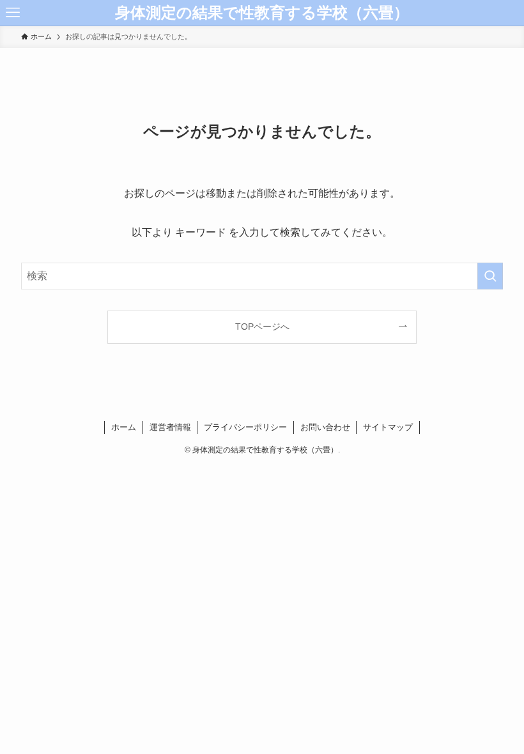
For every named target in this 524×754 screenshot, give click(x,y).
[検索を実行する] (490, 276)
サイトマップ (388, 427)
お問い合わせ (325, 427)
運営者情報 (170, 427)
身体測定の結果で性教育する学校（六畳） (262, 12)
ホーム (123, 427)
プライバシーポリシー (245, 427)
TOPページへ (262, 326)
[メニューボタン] (13, 13)
